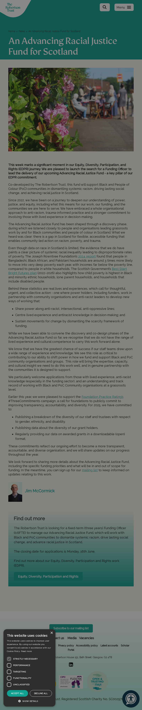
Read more (26, 651)
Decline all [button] (41, 693)
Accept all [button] (17, 693)
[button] (29, 701)
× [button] (51, 633)
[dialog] (29, 668)
